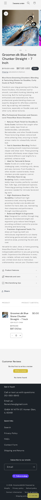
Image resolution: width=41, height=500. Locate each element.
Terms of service (31, 492)
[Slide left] (15, 50)
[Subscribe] (34, 467)
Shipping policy (22, 496)
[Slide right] (26, 50)
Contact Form (10, 445)
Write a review (20, 371)
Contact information (14, 492)
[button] (5, 3)
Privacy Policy (11, 433)
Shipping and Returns (14, 450)
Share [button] (7, 291)
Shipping (5, 72)
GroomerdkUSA (19, 485)
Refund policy (31, 488)
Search (7, 427)
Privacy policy (18, 488)
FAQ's (6, 439)
